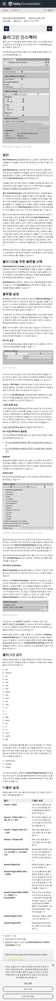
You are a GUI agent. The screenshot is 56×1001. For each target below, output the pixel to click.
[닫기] (53, 965)
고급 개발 (6, 21)
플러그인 (17, 21)
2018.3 (8, 942)
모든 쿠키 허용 (28, 996)
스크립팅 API (15, 10)
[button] (9, 959)
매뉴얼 (5, 10)
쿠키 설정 (28, 983)
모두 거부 (28, 989)
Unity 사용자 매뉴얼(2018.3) (14, 18)
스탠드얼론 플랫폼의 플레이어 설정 (17, 427)
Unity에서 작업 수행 (37, 18)
